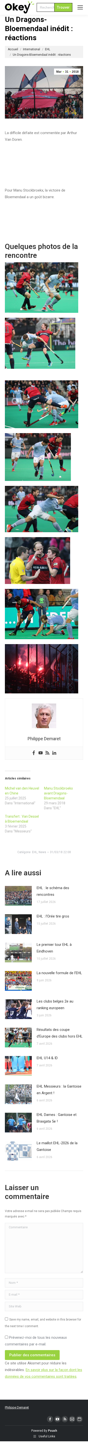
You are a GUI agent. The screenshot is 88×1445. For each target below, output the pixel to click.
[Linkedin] (54, 753)
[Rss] (47, 753)
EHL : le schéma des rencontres (53, 891)
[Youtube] (40, 753)
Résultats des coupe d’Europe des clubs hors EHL (60, 1033)
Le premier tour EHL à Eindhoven (54, 947)
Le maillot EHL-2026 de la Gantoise (57, 1146)
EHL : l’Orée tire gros (53, 916)
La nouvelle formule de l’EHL (59, 973)
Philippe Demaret (17, 1407)
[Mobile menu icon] (80, 7)
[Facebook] (34, 753)
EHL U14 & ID (47, 1058)
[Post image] (18, 896)
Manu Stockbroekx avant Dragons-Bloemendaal (58, 793)
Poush (52, 1430)
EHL (34, 852)
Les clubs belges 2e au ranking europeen (55, 1004)
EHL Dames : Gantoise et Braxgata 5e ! (57, 1118)
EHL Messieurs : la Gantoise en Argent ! (59, 1089)
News (42, 852)
